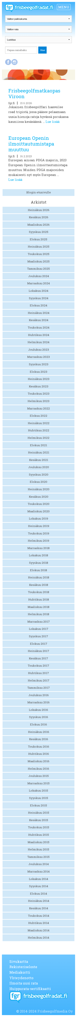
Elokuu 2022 (38, 416)
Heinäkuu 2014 (38, 901)
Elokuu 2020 (38, 482)
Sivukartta (18, 961)
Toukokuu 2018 (38, 592)
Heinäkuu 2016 (38, 732)
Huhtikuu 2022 (38, 430)
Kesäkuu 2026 (38, 217)
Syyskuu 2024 (38, 298)
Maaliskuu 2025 (38, 261)
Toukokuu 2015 (38, 827)
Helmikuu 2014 (38, 937)
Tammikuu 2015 (38, 857)
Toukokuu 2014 (38, 916)
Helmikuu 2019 (38, 540)
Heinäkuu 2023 (38, 379)
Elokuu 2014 (38, 893)
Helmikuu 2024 (38, 342)
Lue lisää (52, 122)
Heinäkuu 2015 (38, 812)
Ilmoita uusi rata (23, 983)
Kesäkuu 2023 (38, 386)
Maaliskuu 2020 (38, 511)
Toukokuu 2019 (38, 533)
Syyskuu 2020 (38, 474)
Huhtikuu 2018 (38, 599)
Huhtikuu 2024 (38, 335)
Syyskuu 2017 (38, 636)
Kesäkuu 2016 (38, 739)
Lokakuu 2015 (38, 790)
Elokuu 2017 (38, 644)
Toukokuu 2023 (38, 393)
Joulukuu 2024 (38, 276)
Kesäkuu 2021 (38, 460)
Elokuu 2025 (38, 239)
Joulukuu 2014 (38, 864)
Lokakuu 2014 (38, 879)
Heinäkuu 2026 (38, 210)
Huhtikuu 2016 (38, 754)
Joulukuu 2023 (38, 349)
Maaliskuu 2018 (38, 607)
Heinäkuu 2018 (38, 577)
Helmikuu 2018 (38, 614)
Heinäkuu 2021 (38, 452)
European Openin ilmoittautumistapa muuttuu (31, 144)
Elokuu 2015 (38, 805)
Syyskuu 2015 (38, 798)
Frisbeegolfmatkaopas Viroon (34, 93)
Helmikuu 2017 (38, 680)
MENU (63, 7)
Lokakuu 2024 (38, 291)
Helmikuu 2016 (38, 769)
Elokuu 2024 (38, 305)
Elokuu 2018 (38, 570)
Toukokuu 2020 (38, 504)
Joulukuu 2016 (38, 695)
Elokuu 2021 (38, 445)
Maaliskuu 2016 (38, 761)
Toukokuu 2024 (38, 327)
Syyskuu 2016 (38, 717)
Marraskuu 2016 (38, 702)
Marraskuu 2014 (38, 871)
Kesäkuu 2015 (38, 820)
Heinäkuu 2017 (38, 651)
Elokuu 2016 (38, 724)
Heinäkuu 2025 (38, 246)
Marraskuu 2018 (38, 548)
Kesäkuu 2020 (38, 497)
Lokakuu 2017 (38, 629)
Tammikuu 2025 (38, 269)
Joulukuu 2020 (38, 467)
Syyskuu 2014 (38, 886)
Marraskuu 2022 (38, 408)
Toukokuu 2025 (38, 254)
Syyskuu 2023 (38, 364)
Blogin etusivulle (38, 192)
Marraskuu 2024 (38, 283)
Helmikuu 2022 (38, 438)
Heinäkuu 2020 (38, 489)
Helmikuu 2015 (38, 849)
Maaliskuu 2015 (38, 842)
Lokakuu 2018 (38, 555)
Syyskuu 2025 (38, 232)
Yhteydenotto (21, 978)
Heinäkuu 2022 (38, 423)
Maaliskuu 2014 (38, 930)
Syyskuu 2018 (38, 563)
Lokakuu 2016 (38, 710)
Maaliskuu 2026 (38, 225)
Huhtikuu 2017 (38, 673)
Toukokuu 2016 (38, 746)
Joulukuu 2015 (38, 776)
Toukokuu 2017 (38, 665)
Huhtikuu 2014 (38, 923)
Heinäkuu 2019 (38, 526)
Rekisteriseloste (23, 967)
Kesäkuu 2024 (38, 320)
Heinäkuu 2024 (38, 313)
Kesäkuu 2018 (38, 585)
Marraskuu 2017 (38, 621)
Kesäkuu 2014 (38, 908)
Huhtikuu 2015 (38, 835)
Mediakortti (19, 972)
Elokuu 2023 (38, 372)
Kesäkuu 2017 (38, 658)
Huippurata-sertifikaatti (30, 988)
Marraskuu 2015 (38, 783)
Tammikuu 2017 (38, 688)
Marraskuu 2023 (38, 357)
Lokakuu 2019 (38, 518)
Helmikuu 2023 (38, 401)
